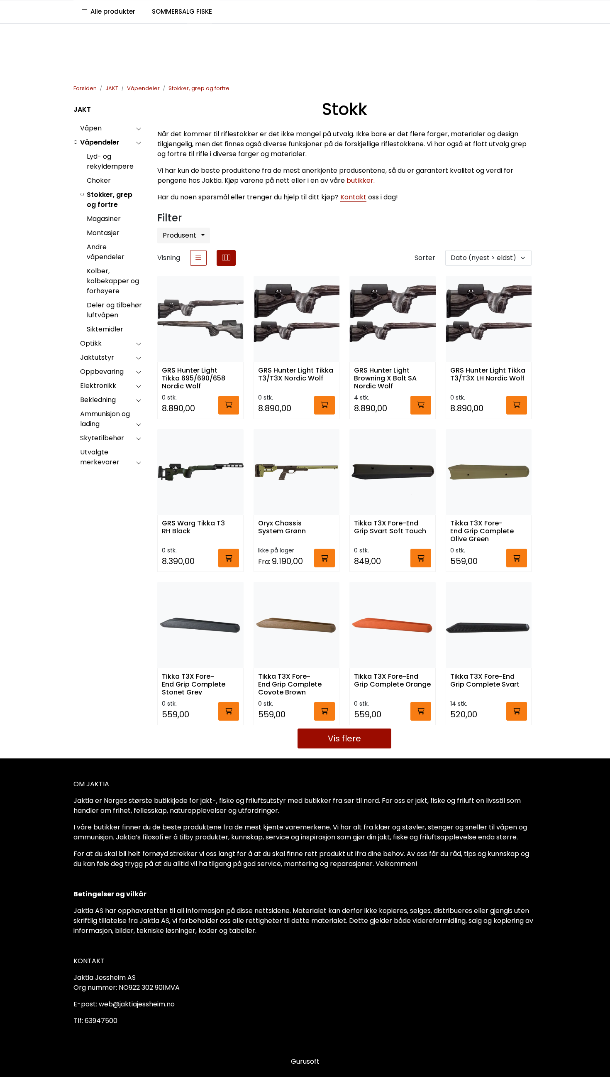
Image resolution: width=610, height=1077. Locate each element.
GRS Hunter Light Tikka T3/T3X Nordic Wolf (295, 374)
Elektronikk (98, 385)
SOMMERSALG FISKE (182, 11)
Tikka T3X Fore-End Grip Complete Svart (485, 680)
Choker (99, 180)
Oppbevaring (102, 371)
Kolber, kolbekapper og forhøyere (113, 281)
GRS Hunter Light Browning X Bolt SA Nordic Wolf (385, 377)
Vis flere (344, 738)
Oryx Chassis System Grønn (282, 527)
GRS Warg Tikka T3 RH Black (193, 527)
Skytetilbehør (102, 438)
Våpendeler (100, 142)
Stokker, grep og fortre (109, 199)
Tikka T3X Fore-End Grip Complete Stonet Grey (193, 683)
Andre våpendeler (105, 252)
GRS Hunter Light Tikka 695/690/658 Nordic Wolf (193, 377)
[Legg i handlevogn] (228, 405)
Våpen (91, 128)
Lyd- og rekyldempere (110, 161)
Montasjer (103, 233)
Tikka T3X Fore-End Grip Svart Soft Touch (390, 527)
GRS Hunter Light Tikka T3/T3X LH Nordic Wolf (487, 374)
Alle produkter (111, 11)
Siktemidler (105, 329)
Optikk (91, 343)
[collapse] (138, 128)
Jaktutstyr (97, 357)
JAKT (82, 109)
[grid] (226, 258)
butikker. (360, 180)
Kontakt (353, 197)
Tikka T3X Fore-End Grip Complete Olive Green (482, 530)
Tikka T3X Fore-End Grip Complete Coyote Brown (290, 683)
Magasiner (104, 218)
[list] (198, 258)
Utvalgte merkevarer (100, 457)
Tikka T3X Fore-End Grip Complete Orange (392, 680)
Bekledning (98, 400)
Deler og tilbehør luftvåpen (114, 310)
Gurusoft (305, 1061)
